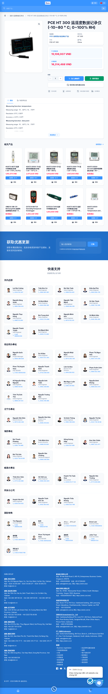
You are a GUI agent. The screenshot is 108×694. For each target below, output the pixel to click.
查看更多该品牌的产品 (61, 36)
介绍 (58, 653)
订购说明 (85, 657)
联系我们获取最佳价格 (77, 85)
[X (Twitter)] (65, 668)
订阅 (92, 244)
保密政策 (60, 664)
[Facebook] (57, 668)
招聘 (83, 650)
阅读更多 (53, 135)
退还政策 (85, 662)
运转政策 (85, 660)
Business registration (64, 648)
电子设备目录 (86, 653)
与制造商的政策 (62, 650)
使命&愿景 (60, 660)
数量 (49, 74)
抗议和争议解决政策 (88, 648)
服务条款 (76, 249)
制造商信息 (23, 100)
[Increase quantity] (60, 78)
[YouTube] (61, 668)
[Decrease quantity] (50, 78)
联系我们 (85, 655)
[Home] (5, 15)
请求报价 (95, 78)
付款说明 (60, 655)
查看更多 (99, 144)
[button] (23, 46)
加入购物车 (75, 78)
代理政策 (60, 657)
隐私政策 (82, 249)
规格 (11, 100)
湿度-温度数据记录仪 (17, 16)
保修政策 (60, 662)
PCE (51, 36)
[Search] (103, 8)
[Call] (54, 691)
